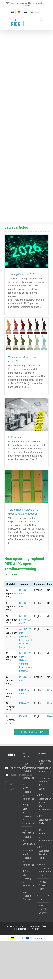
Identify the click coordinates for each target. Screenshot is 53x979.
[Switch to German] (19, 12)
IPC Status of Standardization (43, 835)
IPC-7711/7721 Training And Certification (26, 836)
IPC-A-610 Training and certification (26, 878)
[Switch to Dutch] (25, 12)
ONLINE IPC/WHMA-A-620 (25, 620)
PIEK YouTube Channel (43, 909)
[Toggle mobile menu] (47, 19)
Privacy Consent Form (43, 885)
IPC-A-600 (24, 703)
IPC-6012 (24, 716)
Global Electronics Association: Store (43, 870)
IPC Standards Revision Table (43, 852)
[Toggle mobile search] (41, 19)
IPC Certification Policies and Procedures (43, 802)
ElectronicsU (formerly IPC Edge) (43, 783)
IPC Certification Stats (43, 820)
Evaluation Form (43, 897)
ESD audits (14, 437)
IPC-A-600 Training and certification (26, 770)
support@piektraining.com (13, 767)
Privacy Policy (33, 929)
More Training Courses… (26, 896)
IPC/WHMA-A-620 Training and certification (26, 857)
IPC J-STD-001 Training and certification (26, 814)
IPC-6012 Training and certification (26, 791)
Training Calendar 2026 (21, 274)
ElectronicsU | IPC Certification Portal (43, 766)
